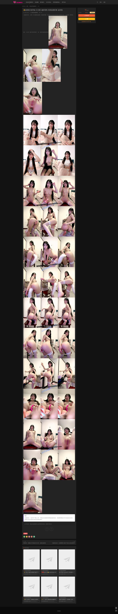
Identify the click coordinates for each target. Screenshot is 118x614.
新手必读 (64, 2)
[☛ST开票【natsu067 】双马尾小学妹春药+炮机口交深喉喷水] (67, 559)
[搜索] (97, 2)
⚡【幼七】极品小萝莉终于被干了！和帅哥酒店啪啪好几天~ (31, 572)
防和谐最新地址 (56, 2)
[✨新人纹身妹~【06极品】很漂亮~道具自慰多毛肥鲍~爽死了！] (31, 587)
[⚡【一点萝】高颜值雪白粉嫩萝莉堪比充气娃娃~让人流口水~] (49, 587)
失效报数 (37, 2)
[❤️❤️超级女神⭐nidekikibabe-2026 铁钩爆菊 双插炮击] (49, 559)
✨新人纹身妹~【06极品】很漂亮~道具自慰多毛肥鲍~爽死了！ (31, 599)
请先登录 (87, 15)
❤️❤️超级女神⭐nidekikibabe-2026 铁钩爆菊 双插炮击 (49, 572)
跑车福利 (42, 2)
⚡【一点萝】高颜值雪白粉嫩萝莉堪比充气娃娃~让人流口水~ (49, 599)
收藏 (87, 19)
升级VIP (92, 12)
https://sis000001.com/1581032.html (37, 523)
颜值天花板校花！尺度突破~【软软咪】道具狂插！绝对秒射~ (66, 599)
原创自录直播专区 (29, 2)
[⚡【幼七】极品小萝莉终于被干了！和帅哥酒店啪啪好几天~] (31, 559)
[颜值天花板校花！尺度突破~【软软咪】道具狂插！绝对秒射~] (67, 587)
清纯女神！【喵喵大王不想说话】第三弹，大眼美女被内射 (34, 543)
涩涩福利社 (18, 2)
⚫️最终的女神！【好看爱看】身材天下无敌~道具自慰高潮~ (63, 543)
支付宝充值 (48, 2)
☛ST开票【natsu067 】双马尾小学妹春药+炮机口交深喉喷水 (66, 572)
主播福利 (25, 533)
